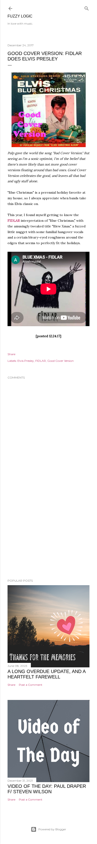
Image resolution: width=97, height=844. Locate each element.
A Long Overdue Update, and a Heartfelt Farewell (46, 674)
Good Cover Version (60, 360)
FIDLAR (14, 220)
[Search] (86, 7)
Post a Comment (30, 684)
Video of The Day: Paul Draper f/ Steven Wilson (47, 789)
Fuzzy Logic (20, 16)
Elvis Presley (25, 360)
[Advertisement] (48, 534)
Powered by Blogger (52, 829)
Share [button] (11, 354)
